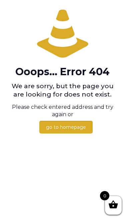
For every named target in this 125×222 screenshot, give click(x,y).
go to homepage (66, 127)
